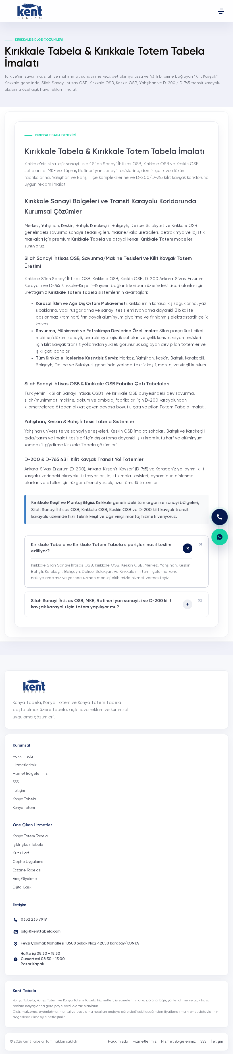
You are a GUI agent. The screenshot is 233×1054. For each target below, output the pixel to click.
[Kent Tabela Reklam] (31, 11)
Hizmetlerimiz (25, 765)
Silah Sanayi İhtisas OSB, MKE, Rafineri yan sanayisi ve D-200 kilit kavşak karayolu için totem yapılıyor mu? (101, 604)
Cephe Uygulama (28, 862)
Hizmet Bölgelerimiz (30, 774)
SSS (16, 782)
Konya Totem (24, 808)
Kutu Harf (21, 853)
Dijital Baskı (22, 887)
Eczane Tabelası (27, 870)
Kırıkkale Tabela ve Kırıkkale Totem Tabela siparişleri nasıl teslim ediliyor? (101, 548)
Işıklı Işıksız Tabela (28, 845)
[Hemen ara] (219, 517)
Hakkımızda (23, 757)
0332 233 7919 (34, 919)
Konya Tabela (24, 799)
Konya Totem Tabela (30, 836)
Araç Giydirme (25, 879)
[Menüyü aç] (221, 11)
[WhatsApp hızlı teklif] (219, 537)
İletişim (19, 791)
